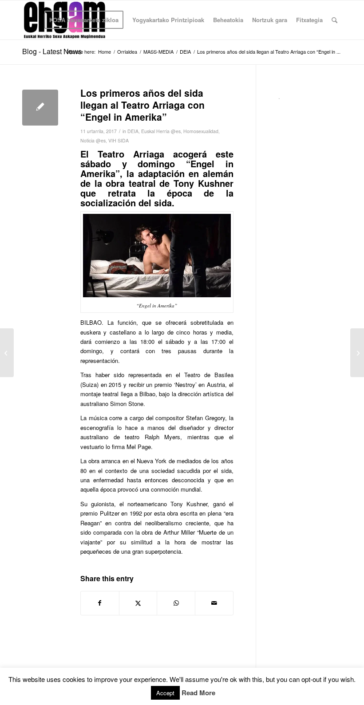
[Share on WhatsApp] (176, 602)
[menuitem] (84, 19)
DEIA (132, 131)
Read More (198, 692)
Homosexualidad (200, 131)
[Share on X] (138, 602)
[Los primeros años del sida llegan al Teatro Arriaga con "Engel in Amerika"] (40, 108)
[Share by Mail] (214, 602)
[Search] (334, 19)
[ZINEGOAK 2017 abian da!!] (357, 352)
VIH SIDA (118, 140)
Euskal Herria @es (161, 131)
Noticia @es (93, 140)
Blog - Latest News (52, 51)
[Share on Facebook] (100, 602)
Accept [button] (165, 693)
